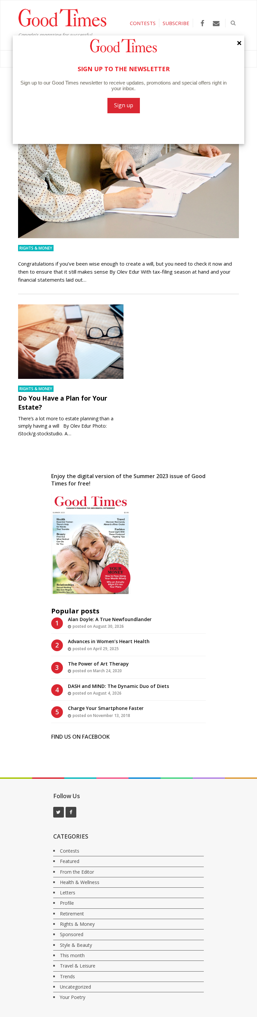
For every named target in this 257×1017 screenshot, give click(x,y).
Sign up (123, 105)
